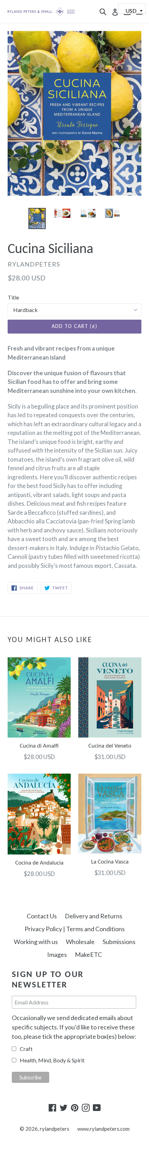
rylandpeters (54, 1129)
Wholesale (80, 941)
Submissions (119, 941)
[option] (37, 218)
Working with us (36, 941)
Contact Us (42, 916)
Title (13, 297)
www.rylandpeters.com (103, 1129)
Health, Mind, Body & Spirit (52, 1060)
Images (57, 954)
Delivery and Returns (93, 916)
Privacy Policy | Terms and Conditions (75, 929)
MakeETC (88, 954)
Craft (26, 1048)
